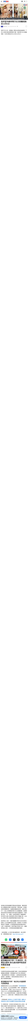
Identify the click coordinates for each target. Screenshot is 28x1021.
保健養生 (2, 967)
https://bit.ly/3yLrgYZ (18, 934)
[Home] (6, 1)
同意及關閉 (22, 1017)
